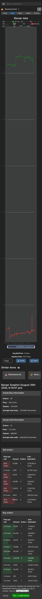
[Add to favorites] (19, 9)
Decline (5, 596)
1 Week (19, 13)
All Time (36, 13)
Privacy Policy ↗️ (22, 591)
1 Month (28, 13)
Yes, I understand (21, 595)
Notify (22, 361)
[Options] (39, 9)
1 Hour (5, 13)
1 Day (12, 13)
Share (35, 361)
